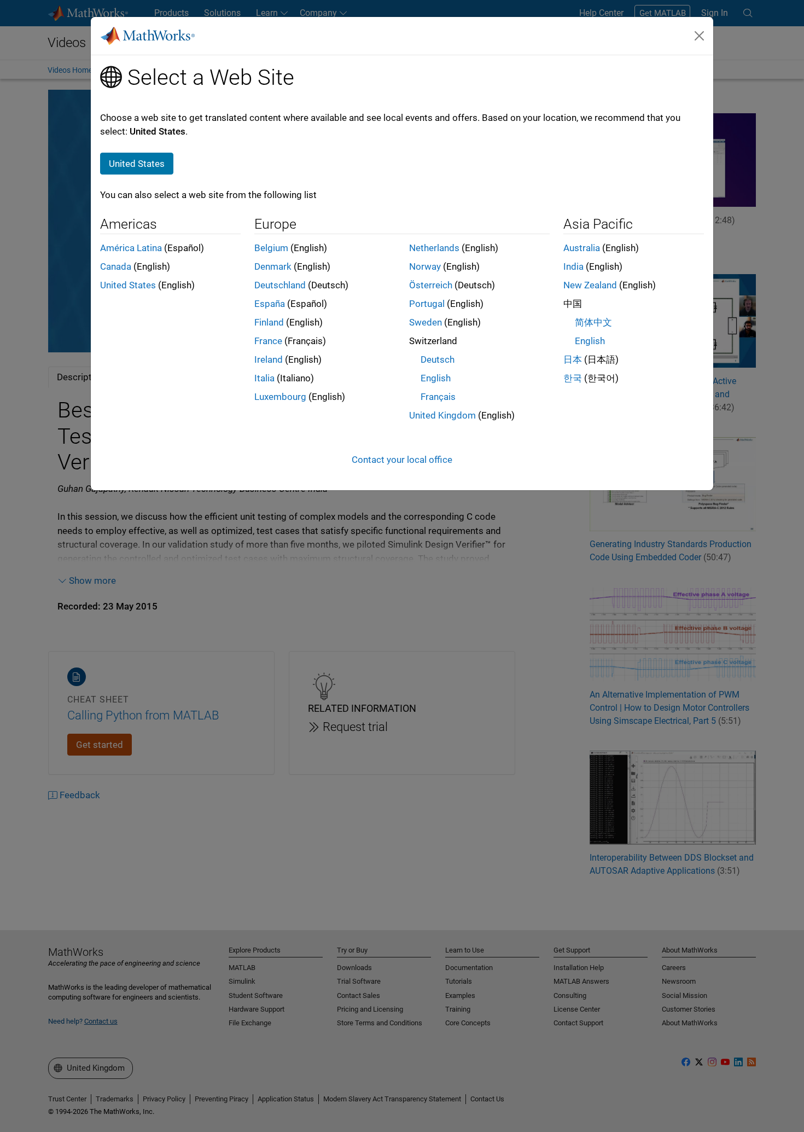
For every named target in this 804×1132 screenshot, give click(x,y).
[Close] (699, 35)
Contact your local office (402, 459)
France (268, 340)
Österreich (430, 285)
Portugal (427, 303)
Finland (269, 322)
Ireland (268, 359)
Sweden (425, 322)
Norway (425, 266)
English (436, 378)
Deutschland (280, 285)
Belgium (271, 247)
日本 (572, 359)
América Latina (131, 247)
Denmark (273, 266)
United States (128, 285)
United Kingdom (442, 415)
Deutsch (438, 359)
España (269, 303)
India (573, 266)
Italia (264, 378)
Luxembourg (280, 396)
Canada (115, 266)
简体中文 (593, 322)
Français (438, 396)
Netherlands (434, 247)
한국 (572, 378)
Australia (581, 247)
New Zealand (590, 285)
